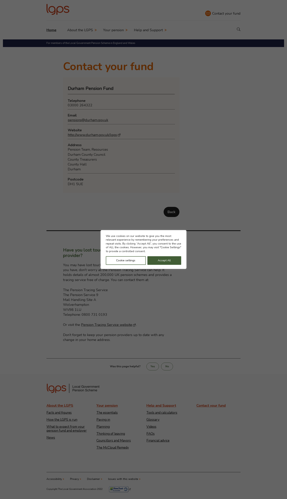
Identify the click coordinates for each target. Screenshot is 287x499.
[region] (143, 249)
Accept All (164, 260)
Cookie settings (125, 260)
